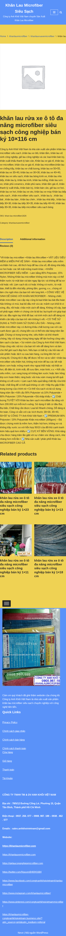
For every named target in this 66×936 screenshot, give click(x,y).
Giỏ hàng (7, 761)
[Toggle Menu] (6, 603)
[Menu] (54, 12)
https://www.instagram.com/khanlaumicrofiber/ (26, 893)
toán (12, 769)
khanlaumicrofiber (18, 36)
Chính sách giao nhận (13, 731)
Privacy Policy (9, 722)
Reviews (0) (6, 245)
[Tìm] (61, 12)
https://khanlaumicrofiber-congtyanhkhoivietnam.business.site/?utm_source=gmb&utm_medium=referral (23, 918)
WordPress (42, 932)
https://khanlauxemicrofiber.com (19, 854)
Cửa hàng (7, 752)
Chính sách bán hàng (13, 739)
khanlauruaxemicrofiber (42, 36)
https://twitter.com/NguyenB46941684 (21, 872)
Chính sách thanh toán (14, 748)
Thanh (5, 769)
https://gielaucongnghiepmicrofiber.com (22, 863)
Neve (20, 932)
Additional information (32, 239)
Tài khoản (7, 778)
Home (3, 36)
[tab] (6, 239)
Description (6, 239)
